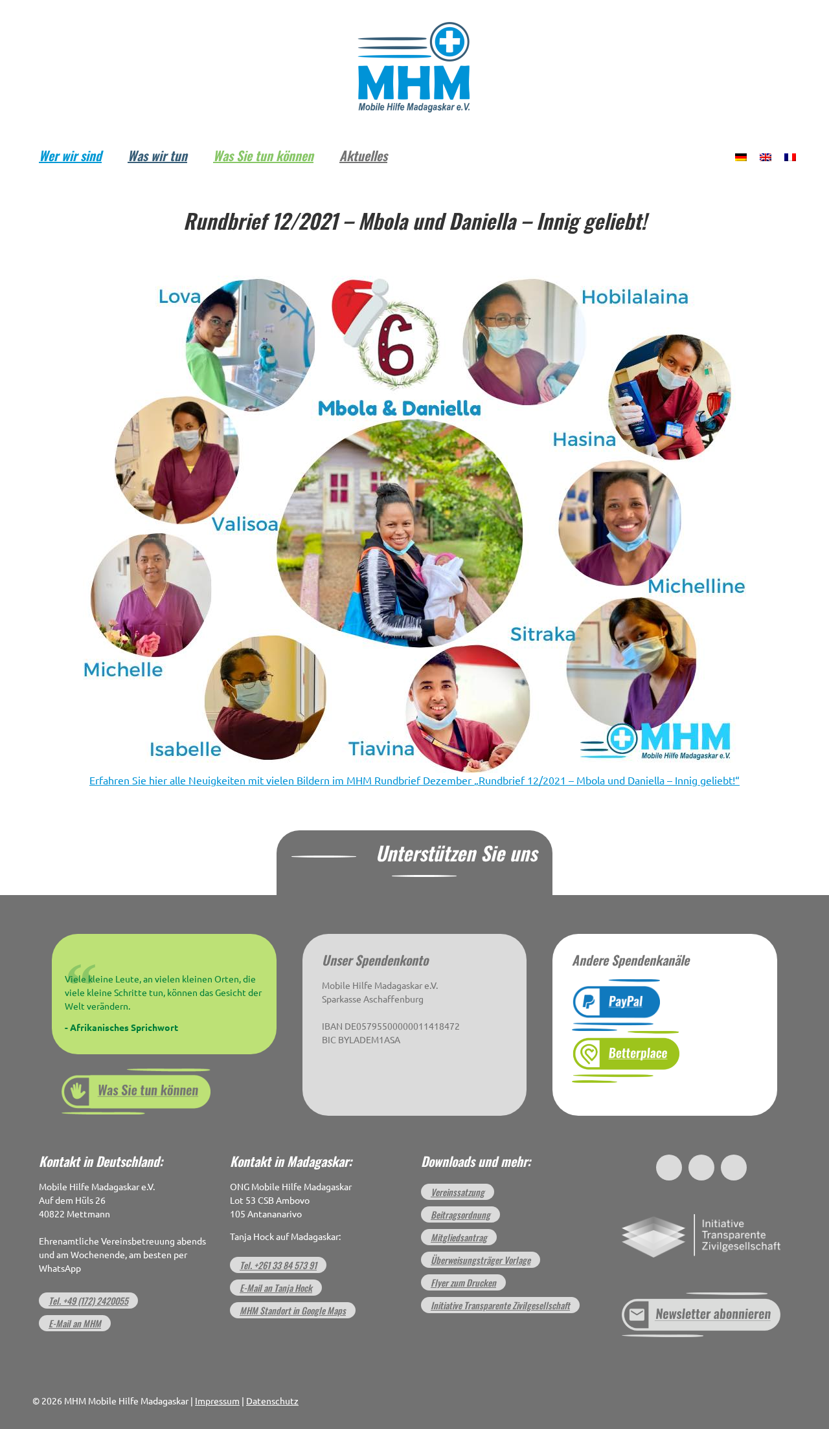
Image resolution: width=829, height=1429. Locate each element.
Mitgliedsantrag (459, 1237)
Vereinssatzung (457, 1192)
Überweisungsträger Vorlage (480, 1260)
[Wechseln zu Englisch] (765, 156)
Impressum (217, 1401)
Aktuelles (363, 155)
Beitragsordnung (460, 1214)
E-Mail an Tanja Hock (276, 1287)
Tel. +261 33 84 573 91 (278, 1265)
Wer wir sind (70, 155)
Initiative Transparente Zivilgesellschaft (500, 1305)
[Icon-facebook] (669, 1167)
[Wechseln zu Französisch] (790, 156)
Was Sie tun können (263, 155)
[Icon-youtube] (734, 1167)
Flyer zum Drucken (463, 1282)
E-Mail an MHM (75, 1323)
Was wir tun (157, 155)
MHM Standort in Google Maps (293, 1310)
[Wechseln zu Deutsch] (741, 156)
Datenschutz (272, 1401)
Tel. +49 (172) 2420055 (88, 1300)
